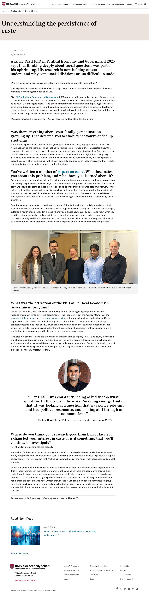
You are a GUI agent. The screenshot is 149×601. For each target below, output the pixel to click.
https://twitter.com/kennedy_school (121, 589)
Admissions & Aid (80, 4)
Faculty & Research (97, 4)
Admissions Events (71, 575)
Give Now (94, 575)
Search (145, 4)
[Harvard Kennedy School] (19, 4)
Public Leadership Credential (102, 570)
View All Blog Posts (19, 553)
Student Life (16, 11)
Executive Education (98, 566)
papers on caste (70, 172)
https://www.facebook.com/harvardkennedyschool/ (117, 589)
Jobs (92, 579)
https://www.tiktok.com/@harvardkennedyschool (137, 588)
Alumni (129, 4)
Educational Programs (61, 4)
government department (23, 318)
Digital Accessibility (128, 579)
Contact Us (124, 566)
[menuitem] (61, 5)
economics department (56, 318)
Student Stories (31, 11)
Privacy (123, 570)
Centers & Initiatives (116, 4)
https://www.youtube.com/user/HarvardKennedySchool (129, 589)
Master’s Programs (71, 566)
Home (4, 11)
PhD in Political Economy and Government (37, 97)
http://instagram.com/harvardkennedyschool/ (133, 589)
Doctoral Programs (71, 570)
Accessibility (125, 575)
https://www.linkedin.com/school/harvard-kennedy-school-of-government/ (125, 589)
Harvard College (50, 590)
